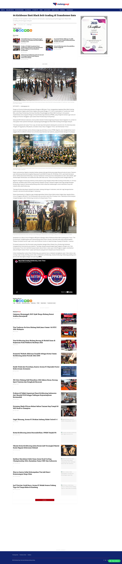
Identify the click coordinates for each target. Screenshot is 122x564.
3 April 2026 (16, 421)
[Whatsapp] (14, 30)
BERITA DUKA (55, 10)
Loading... (44, 500)
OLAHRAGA (28, 10)
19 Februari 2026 (25, 59)
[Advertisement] (61, 527)
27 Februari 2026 (58, 49)
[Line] (25, 30)
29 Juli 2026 (16, 331)
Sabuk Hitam (43, 303)
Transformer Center (51, 303)
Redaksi (29, 554)
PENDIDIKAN (70, 10)
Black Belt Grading (25, 303)
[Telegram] (22, 30)
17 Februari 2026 (17, 463)
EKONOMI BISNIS (19, 10)
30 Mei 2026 (57, 43)
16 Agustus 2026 (17, 318)
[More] (31, 30)
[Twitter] (20, 30)
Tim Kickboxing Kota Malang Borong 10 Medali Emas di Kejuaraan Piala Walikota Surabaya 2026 (32, 40)
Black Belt (18, 303)
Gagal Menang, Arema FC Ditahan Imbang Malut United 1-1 (35, 419)
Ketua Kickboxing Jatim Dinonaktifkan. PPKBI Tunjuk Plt (34, 433)
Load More (44, 64)
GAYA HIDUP (47, 10)
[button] (114, 561)
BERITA (3, 10)
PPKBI (38, 303)
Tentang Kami (15, 554)
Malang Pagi (17, 560)
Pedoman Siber (23, 554)
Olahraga (29, 24)
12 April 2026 (16, 410)
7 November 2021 (21, 24)
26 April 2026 (16, 384)
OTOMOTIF (35, 10)
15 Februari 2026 (17, 476)
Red (15, 24)
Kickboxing (33, 303)
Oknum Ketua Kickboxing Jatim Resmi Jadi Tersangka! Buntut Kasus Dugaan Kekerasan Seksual (32, 56)
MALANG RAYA (10, 10)
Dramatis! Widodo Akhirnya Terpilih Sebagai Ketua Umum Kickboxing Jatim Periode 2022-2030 (64, 40)
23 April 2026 (24, 52)
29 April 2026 (16, 370)
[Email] (28, 30)
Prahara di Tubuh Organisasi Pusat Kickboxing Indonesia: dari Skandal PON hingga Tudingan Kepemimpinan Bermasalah (32, 48)
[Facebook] (17, 30)
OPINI (41, 10)
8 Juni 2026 (24, 43)
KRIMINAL (62, 10)
